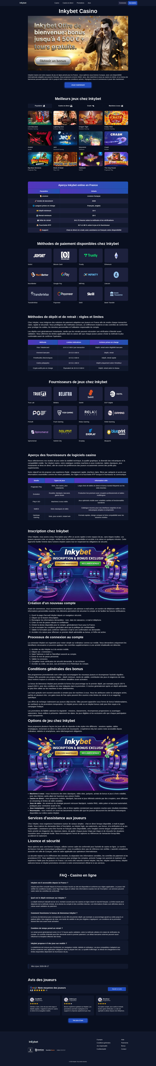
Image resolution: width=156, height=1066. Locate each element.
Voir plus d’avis (78, 1020)
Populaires (38, 106)
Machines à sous (114, 106)
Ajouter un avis (117, 989)
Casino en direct (64, 106)
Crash (89, 106)
